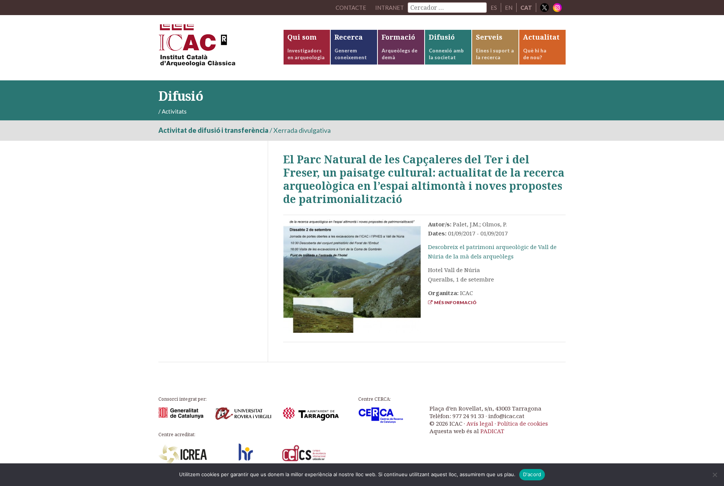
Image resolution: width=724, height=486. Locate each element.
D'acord (532, 474)
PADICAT (492, 431)
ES (494, 7)
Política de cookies (522, 423)
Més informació (455, 302)
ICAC (215, 47)
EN (508, 7)
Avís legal (479, 423)
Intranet (389, 7)
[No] (714, 474)
